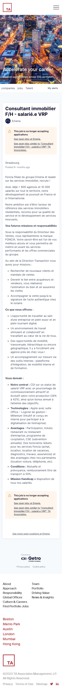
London (9, 634)
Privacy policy (23, 566)
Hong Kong (11, 644)
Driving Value (40, 593)
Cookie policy (39, 566)
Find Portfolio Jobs (16, 606)
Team (35, 584)
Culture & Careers (15, 602)
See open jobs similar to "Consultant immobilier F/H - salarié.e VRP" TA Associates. (33, 146)
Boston (8, 619)
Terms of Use (24, 684)
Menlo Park (11, 624)
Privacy (8, 684)
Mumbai (9, 639)
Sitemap (41, 684)
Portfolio (37, 588)
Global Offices (12, 597)
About (7, 584)
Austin (8, 629)
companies (8, 88)
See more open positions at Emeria (31, 533)
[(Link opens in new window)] (51, 684)
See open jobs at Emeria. (27, 139)
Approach (10, 588)
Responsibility (12, 593)
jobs (20, 88)
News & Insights (43, 597)
